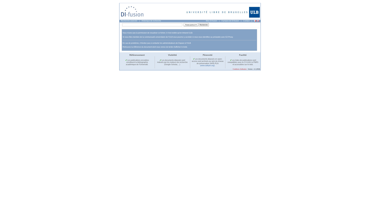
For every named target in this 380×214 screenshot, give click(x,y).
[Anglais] (258, 21)
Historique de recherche (151, 21)
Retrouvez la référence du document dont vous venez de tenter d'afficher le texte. (155, 47)
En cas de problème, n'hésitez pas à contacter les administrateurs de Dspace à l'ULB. (157, 43)
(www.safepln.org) (207, 65)
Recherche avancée (129, 21)
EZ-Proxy (229, 37)
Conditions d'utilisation (240, 69)
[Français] (255, 21)
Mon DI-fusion (211, 21)
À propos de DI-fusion (230, 21)
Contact (246, 21)
